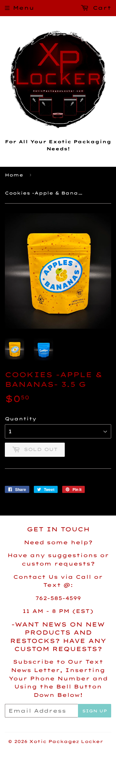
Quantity (20, 419)
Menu (23, 8)
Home (14, 174)
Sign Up (94, 710)
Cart (100, 8)
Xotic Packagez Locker (66, 741)
